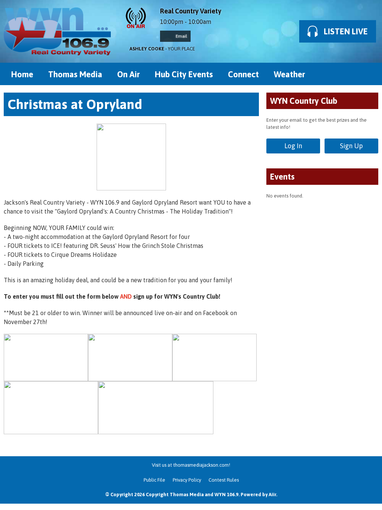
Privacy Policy (187, 480)
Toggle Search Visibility (367, 74)
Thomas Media (75, 74)
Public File (154, 480)
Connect (243, 74)
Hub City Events (184, 74)
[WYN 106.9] (57, 31)
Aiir (272, 494)
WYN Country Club (303, 101)
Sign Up (351, 146)
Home (22, 74)
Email (181, 36)
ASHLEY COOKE (146, 49)
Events (282, 176)
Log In (293, 146)
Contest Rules (224, 480)
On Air (128, 74)
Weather (289, 74)
